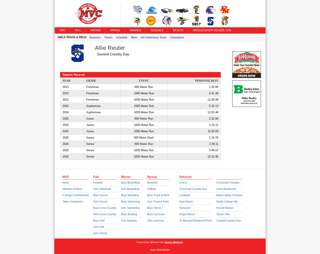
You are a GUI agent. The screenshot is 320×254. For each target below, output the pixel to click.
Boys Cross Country (105, 207)
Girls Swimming (130, 207)
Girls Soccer (100, 201)
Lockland (184, 195)
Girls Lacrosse (155, 220)
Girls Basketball (130, 188)
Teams (108, 37)
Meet (134, 37)
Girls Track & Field (158, 201)
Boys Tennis (154, 207)
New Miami (186, 201)
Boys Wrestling (130, 195)
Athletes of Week (72, 188)
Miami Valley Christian (229, 195)
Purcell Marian (225, 207)
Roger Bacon (187, 214)
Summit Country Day (228, 220)
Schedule (122, 37)
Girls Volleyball (102, 188)
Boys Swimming (130, 201)
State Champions (72, 201)
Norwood (184, 207)
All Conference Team (154, 37)
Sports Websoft (174, 242)
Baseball (152, 182)
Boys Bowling (129, 214)
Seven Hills (223, 214)
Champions (177, 37)
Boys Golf (98, 220)
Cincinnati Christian (228, 182)
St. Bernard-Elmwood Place (195, 220)
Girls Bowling (129, 220)
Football (98, 182)
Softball (151, 188)
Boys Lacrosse (156, 214)
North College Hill (226, 201)
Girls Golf (98, 226)
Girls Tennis (100, 233)
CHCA (183, 182)
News (65, 182)
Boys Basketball (130, 182)
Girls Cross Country (104, 214)
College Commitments (75, 195)
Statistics (95, 37)
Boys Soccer (100, 195)
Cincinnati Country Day (193, 188)
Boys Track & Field (158, 195)
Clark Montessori (226, 188)
